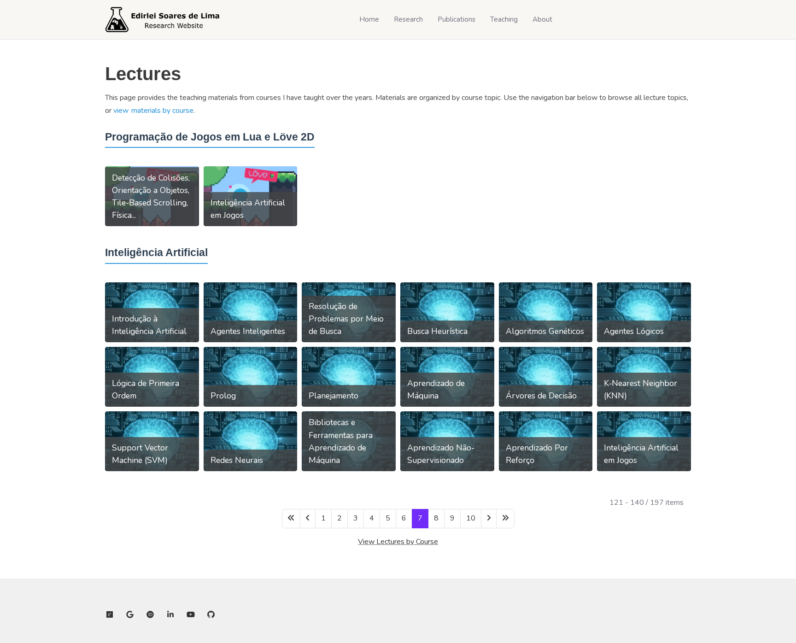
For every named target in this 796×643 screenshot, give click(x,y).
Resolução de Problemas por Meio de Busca (346, 319)
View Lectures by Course (398, 542)
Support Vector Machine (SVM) (140, 454)
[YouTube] (190, 615)
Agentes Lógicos (634, 331)
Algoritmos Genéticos (545, 331)
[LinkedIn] (170, 615)
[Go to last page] (505, 518)
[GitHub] (211, 615)
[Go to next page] (489, 518)
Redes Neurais (237, 460)
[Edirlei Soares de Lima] (162, 19)
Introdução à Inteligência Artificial (149, 325)
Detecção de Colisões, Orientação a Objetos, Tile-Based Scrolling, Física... (151, 196)
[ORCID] (150, 615)
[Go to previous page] (308, 518)
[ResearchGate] (109, 615)
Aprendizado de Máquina (436, 389)
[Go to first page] (291, 518)
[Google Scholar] (130, 615)
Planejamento (333, 395)
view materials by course (153, 110)
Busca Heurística (437, 331)
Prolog (223, 395)
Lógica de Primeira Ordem (145, 389)
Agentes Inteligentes (248, 331)
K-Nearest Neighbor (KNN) (640, 389)
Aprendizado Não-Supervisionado (440, 454)
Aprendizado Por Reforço (537, 454)
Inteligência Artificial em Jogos (248, 209)
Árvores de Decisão (541, 395)
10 (470, 518)
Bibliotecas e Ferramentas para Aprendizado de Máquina (341, 441)
